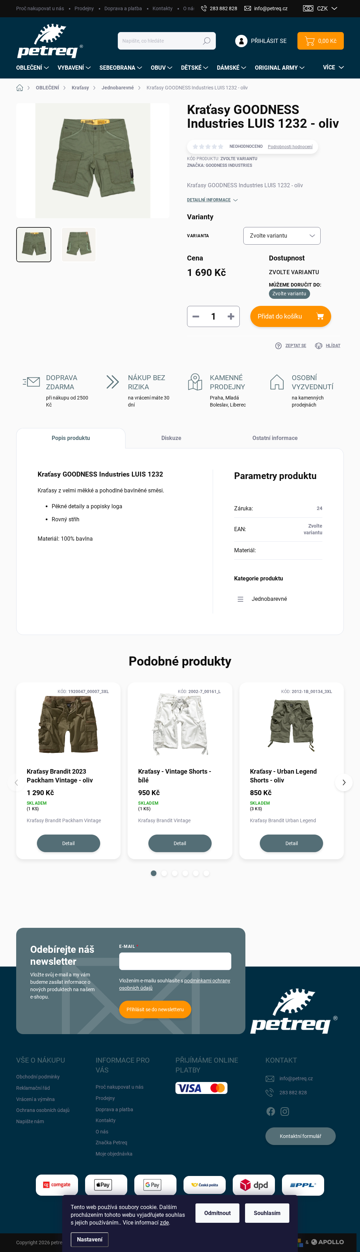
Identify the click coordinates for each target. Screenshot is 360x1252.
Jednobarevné (269, 599)
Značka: (219, 165)
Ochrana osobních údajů (43, 1110)
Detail (68, 843)
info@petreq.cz (296, 1078)
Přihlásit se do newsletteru (155, 1009)
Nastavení (89, 1239)
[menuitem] (33, 67)
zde (164, 1222)
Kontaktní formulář (300, 1136)
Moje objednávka (114, 1154)
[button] (153, 873)
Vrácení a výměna (35, 1099)
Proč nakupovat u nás (40, 8)
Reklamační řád (33, 1088)
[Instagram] (284, 1110)
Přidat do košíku (280, 316)
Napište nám (30, 1121)
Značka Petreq (111, 1142)
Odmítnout (217, 1213)
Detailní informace (209, 199)
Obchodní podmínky (38, 1077)
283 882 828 (293, 1092)
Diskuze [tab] (171, 438)
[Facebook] (270, 1110)
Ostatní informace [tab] (275, 438)
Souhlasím (267, 1213)
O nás (189, 8)
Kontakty (163, 8)
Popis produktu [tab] (71, 438)
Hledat (207, 41)
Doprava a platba (123, 8)
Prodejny (84, 8)
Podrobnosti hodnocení (290, 146)
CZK (322, 8)
